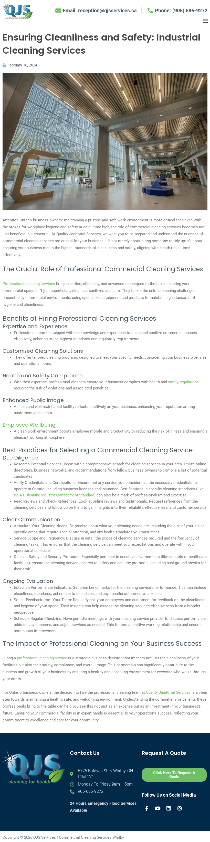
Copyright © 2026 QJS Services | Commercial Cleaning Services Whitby (63, 837)
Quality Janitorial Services (168, 692)
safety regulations (183, 382)
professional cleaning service (42, 658)
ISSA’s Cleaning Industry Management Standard (54, 495)
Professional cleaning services (29, 283)
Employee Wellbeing (29, 424)
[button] (205, 21)
